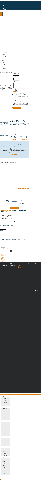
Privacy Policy (11, 394)
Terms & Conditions (16, 394)
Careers (4, 451)
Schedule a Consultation (4, 70)
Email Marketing (3, 256)
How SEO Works (5, 410)
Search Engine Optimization (6, 408)
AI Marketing (2, 257)
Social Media (4, 48)
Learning (3, 8)
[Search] (11, 251)
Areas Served (4, 3)
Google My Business (5, 414)
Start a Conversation (16, 91)
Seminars (3, 7)
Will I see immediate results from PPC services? (5, 216)
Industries (4, 64)
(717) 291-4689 (3, 475)
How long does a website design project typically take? (6, 218)
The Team (4, 2)
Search (0, 249)
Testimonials (4, 68)
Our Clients (3, 60)
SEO (2, 406)
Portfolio (4, 62)
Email (4, 54)
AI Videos (4, 50)
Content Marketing (3, 259)
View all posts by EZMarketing (4, 248)
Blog (3, 5)
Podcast (2, 261)
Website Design (5, 398)
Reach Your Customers (24, 139)
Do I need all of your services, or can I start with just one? (6, 215)
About (2, 447)
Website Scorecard (4, 9)
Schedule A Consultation (20, 267)
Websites (3, 396)
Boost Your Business (14, 139)
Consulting (4, 58)
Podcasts (3, 6)
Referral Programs (5, 455)
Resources (3, 457)
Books (4, 461)
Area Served (4, 453)
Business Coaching (3, 258)
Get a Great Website (4, 125)
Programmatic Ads (5, 52)
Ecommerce (4, 400)
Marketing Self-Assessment (6, 471)
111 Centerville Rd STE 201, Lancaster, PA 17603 (12, 265)
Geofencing (4, 56)
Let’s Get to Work (14, 154)
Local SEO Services (5, 412)
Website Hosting (5, 402)
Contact (18, 268)
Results (4, 66)
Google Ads (2, 260)
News (1, 254)
